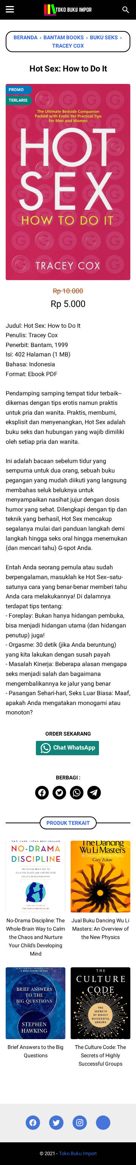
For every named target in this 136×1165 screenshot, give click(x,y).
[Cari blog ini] (125, 9)
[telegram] (94, 792)
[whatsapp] (76, 792)
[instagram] (80, 1122)
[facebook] (42, 792)
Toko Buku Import (78, 1153)
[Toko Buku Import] (67, 10)
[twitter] (59, 792)
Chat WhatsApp (73, 747)
